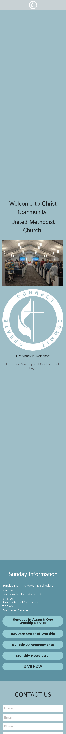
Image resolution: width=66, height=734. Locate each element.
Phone (9, 726)
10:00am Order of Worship (33, 634)
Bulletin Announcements (33, 645)
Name (8, 708)
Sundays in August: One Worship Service (33, 621)
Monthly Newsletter (33, 656)
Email (8, 717)
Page (33, 368)
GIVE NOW (33, 667)
